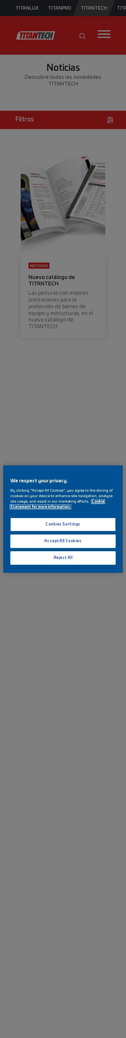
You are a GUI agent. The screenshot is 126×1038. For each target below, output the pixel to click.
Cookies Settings (63, 524)
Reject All (63, 558)
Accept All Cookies (62, 541)
